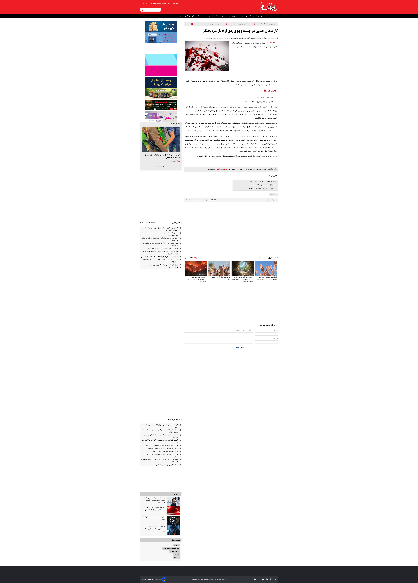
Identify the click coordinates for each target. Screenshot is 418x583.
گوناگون (187, 16)
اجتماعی (241, 16)
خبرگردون (176, 545)
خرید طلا (176, 558)
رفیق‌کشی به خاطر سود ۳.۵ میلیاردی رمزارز (164, 265)
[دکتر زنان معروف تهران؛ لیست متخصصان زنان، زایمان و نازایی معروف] (173, 510)
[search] (142, 10)
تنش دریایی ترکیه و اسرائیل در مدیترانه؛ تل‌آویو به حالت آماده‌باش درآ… (160, 239)
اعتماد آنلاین (200, 579)
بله (219, 169)
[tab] (163, 166)
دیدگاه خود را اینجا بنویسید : (243, 330)
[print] (262, 24)
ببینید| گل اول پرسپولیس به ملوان (167, 465)
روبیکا (225, 169)
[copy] (273, 200)
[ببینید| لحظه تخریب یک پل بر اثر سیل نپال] (161, 139)
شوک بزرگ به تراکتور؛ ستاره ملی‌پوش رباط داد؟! (163, 248)
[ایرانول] (160, 93)
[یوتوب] (262, 579)
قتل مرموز (273, 194)
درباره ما (169, 3)
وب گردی (177, 493)
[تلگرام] (266, 579)
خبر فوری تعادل (174, 551)
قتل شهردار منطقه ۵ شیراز (264, 97)
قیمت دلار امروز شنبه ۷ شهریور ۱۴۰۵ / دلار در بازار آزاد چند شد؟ (160, 436)
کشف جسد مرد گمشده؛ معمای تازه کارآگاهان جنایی (261, 188)
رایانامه (275, 338)
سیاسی (263, 16)
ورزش (234, 16)
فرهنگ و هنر (226, 16)
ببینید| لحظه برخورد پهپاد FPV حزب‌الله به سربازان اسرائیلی (159, 257)
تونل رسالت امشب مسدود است (167, 268)
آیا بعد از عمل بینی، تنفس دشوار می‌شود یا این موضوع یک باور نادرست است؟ (154, 500)
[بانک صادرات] (160, 59)
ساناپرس (176, 555)
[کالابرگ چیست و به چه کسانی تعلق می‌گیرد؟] (173, 520)
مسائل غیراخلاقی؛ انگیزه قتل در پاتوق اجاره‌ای (263, 182)
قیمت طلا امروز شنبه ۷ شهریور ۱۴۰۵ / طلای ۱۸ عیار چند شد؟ (160, 441)
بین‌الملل (256, 16)
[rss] (274, 579)
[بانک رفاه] (160, 116)
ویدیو (182, 16)
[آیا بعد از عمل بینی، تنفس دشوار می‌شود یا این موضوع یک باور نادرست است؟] (173, 501)
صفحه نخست (272, 16)
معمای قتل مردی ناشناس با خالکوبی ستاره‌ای (263, 185)
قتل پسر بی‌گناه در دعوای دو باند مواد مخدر (259, 102)
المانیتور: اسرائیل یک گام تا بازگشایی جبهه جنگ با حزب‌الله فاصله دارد (161, 229)
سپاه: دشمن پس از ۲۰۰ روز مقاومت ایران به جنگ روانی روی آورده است (160, 244)
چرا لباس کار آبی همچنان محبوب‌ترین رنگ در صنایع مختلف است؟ (154, 528)
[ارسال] (264, 24)
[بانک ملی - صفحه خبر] (160, 26)
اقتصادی (249, 16)
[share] (192, 24)
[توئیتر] (258, 579)
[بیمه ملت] (160, 37)
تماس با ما (175, 3)
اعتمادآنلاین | (272, 42)
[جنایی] (160, 105)
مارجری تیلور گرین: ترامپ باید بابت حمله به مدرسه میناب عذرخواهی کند (159, 234)
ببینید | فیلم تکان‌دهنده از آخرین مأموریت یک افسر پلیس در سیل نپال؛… (159, 431)
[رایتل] (160, 71)
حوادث (218, 16)
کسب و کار (195, 16)
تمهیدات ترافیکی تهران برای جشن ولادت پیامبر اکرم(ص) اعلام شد (159, 460)
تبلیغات (164, 3)
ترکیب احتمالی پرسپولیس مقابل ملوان (165, 451)
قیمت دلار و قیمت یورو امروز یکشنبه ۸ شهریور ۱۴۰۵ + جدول (160, 426)
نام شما (275, 330)
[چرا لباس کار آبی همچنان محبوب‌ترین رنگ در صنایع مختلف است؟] (173, 530)
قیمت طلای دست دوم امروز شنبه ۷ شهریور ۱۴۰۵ (162, 445)
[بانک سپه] (160, 82)
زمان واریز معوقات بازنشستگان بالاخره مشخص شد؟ (161, 448)
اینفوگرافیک (210, 16)
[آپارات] (254, 579)
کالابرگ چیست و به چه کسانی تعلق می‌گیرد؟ (154, 518)
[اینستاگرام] (270, 579)
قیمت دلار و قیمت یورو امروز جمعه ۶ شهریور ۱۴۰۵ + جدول (161, 455)
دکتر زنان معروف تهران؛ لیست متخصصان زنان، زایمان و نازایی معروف (155, 509)
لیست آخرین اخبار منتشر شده (148, 223)
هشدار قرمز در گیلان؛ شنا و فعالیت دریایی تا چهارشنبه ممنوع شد (160, 260)
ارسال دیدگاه (240, 347)
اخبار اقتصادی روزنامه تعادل (171, 548)
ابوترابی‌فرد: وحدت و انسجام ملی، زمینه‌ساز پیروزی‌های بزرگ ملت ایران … (160, 252)
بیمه (203, 16)
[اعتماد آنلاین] (268, 7)
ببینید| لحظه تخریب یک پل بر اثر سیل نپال (164, 154)
